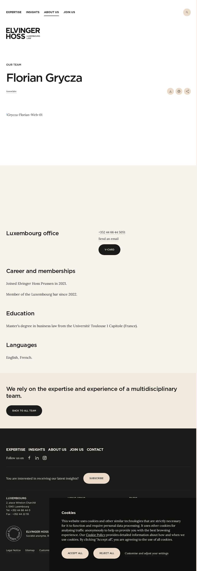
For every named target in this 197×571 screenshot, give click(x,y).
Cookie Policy (95, 535)
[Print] (178, 91)
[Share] (187, 91)
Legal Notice (13, 550)
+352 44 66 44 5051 (111, 232)
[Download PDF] (170, 91)
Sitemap (30, 550)
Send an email (108, 239)
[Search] (187, 12)
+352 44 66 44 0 (20, 510)
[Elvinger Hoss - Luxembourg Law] (23, 33)
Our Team (13, 64)
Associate (11, 91)
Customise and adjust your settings (146, 553)
